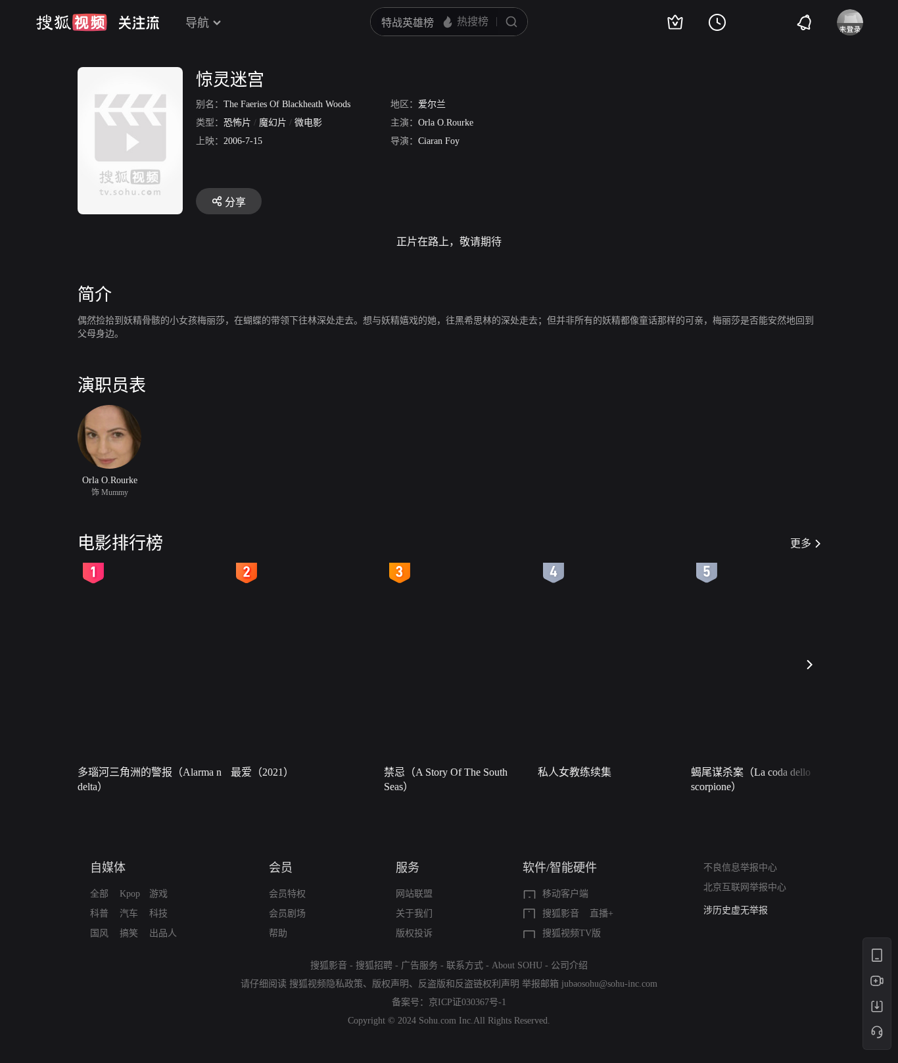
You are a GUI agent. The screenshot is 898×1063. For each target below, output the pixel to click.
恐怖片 (237, 123)
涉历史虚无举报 (735, 910)
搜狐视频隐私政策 (326, 984)
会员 (281, 867)
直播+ (601, 913)
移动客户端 (565, 894)
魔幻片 (273, 123)
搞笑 (129, 933)
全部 (99, 894)
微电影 (308, 123)
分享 (235, 202)
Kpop (130, 894)
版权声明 (390, 984)
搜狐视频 (71, 22)
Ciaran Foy (439, 141)
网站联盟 (414, 894)
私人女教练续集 (574, 772)
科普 (99, 913)
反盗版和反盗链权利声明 (468, 984)
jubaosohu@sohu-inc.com (609, 984)
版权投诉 (414, 933)
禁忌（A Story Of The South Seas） (446, 779)
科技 (158, 913)
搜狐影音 (560, 913)
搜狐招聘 (374, 965)
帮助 (278, 933)
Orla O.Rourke (445, 123)
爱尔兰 (432, 104)
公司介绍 (569, 965)
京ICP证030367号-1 (467, 1002)
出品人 (163, 933)
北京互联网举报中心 (744, 887)
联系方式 (464, 965)
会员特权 (287, 894)
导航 (197, 23)
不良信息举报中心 (740, 867)
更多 (800, 543)
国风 (99, 933)
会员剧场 (287, 913)
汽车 (129, 913)
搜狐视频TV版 (571, 933)
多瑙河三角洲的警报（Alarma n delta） (150, 779)
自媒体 (108, 867)
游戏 (158, 894)
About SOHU (517, 965)
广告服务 (419, 965)
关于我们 (414, 913)
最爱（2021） (262, 772)
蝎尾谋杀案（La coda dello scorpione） (751, 779)
